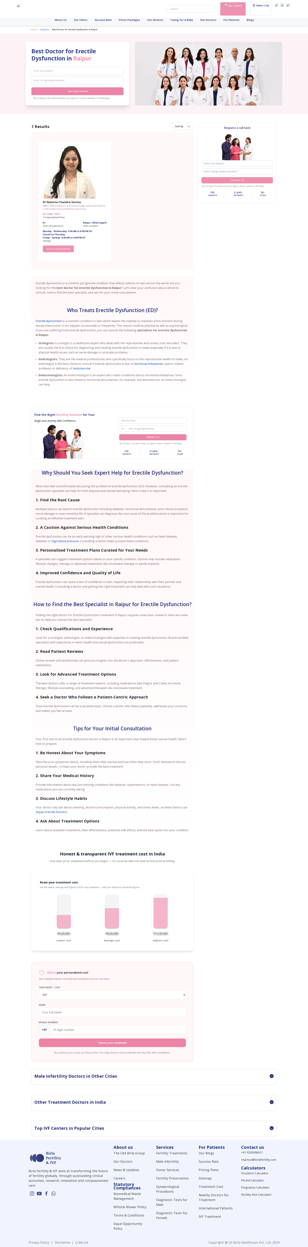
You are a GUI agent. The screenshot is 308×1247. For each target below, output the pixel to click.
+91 (122, 429)
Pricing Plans (209, 1170)
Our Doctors (208, 20)
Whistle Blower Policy (130, 1207)
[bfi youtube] (283, 9)
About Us (61, 20)
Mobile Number (48, 1022)
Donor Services (167, 1170)
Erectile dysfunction (49, 321)
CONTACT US (237, 180)
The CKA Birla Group (129, 1153)
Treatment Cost (211, 1186)
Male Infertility (167, 1161)
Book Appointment (78, 91)
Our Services (155, 20)
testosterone (81, 368)
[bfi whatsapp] (53, 1193)
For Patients (232, 20)
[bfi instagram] (277, 9)
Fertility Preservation (172, 1178)
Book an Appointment (58, 248)
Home (34, 29)
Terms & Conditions (129, 1215)
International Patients (216, 1208)
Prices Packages (129, 20)
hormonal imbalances (148, 364)
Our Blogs (206, 1153)
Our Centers (235, 5)
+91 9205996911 (252, 1153)
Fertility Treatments (172, 1153)
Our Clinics (81, 20)
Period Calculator (252, 1180)
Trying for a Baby (181, 20)
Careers (119, 1178)
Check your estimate (112, 1043)
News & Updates (126, 1170)
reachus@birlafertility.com (258, 1160)
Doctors (44, 29)
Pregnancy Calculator (255, 1187)
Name (42, 1005)
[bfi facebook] (289, 9)
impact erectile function (51, 812)
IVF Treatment (210, 1216)
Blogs (250, 20)
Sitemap (205, 1178)
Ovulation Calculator (254, 1173)
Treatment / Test (49, 987)
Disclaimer (62, 1242)
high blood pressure (65, 541)
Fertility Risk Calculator (256, 1195)
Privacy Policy (40, 1242)
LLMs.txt (80, 1242)
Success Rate (103, 20)
